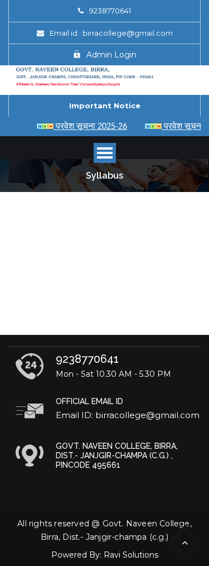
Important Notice (104, 105)
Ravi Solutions (131, 555)
